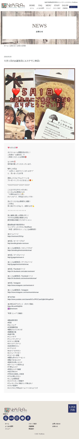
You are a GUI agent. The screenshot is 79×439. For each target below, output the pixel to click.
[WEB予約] (72, 408)
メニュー (7, 429)
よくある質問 (9, 426)
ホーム (7, 423)
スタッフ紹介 (33, 423)
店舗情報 (31, 426)
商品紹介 (31, 429)
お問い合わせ (56, 423)
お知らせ (13, 46)
